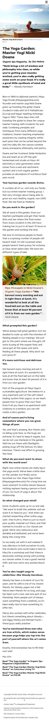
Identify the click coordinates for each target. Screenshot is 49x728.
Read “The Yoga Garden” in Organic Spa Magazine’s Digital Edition (22, 662)
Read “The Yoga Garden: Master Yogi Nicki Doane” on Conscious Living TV (24, 668)
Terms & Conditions (15, 700)
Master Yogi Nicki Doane (13, 39)
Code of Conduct (32, 700)
